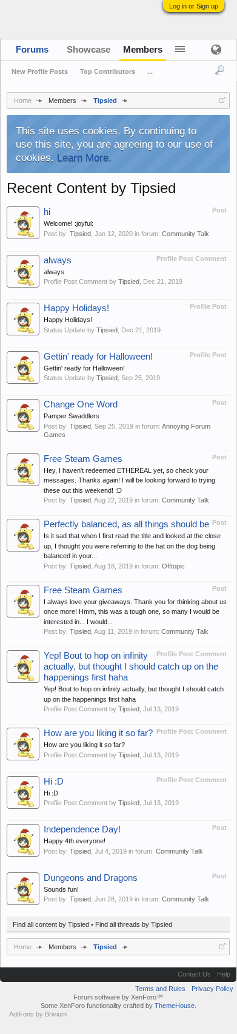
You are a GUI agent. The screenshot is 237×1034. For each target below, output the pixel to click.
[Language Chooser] (216, 49)
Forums (32, 49)
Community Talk (185, 233)
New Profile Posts (40, 71)
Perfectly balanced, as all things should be (126, 524)
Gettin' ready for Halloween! (98, 356)
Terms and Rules (160, 988)
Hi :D (54, 781)
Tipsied (80, 233)
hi (47, 212)
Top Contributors (107, 71)
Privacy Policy (212, 988)
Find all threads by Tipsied (133, 924)
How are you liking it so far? (98, 733)
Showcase (88, 49)
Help (223, 974)
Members (142, 49)
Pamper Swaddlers (71, 416)
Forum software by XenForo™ (118, 997)
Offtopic (173, 566)
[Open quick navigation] (222, 100)
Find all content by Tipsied (51, 924)
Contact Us (194, 974)
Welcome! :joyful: (68, 223)
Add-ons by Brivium (38, 1014)
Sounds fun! (61, 889)
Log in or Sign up (193, 6)
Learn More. (84, 157)
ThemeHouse (175, 1005)
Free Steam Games (83, 459)
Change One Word (81, 404)
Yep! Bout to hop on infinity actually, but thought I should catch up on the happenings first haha (131, 666)
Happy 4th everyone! (74, 841)
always (58, 260)
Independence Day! (82, 829)
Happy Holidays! (76, 308)
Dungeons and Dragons (91, 878)
